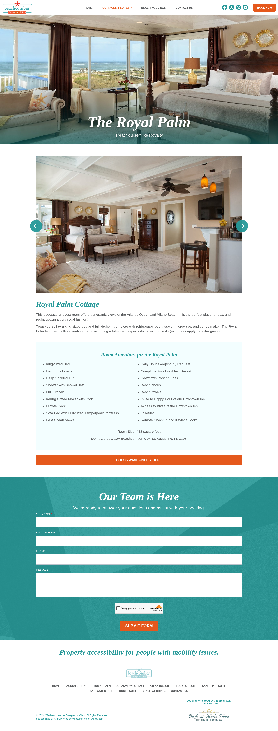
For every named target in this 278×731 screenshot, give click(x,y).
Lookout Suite (186, 686)
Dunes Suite (128, 691)
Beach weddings (154, 691)
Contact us (179, 691)
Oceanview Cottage (130, 686)
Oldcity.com (97, 718)
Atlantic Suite (160, 686)
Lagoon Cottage (77, 686)
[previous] (36, 226)
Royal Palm (102, 686)
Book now (264, 7)
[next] (242, 226)
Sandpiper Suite (214, 686)
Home (56, 686)
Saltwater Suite (102, 691)
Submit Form (139, 626)
